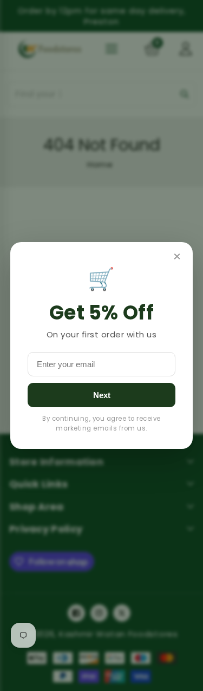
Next (101, 395)
